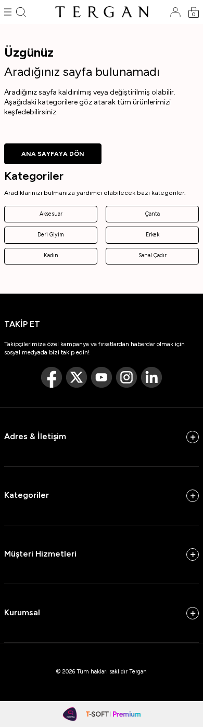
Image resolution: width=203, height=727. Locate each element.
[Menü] (7, 12)
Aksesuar (51, 213)
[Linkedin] (151, 377)
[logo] (101, 12)
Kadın (51, 255)
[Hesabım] (175, 12)
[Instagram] (126, 377)
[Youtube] (101, 377)
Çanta (152, 213)
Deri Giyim (50, 234)
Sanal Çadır (152, 255)
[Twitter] (76, 377)
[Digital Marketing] (70, 714)
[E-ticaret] (113, 714)
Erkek (152, 234)
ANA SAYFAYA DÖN (52, 153)
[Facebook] (51, 377)
